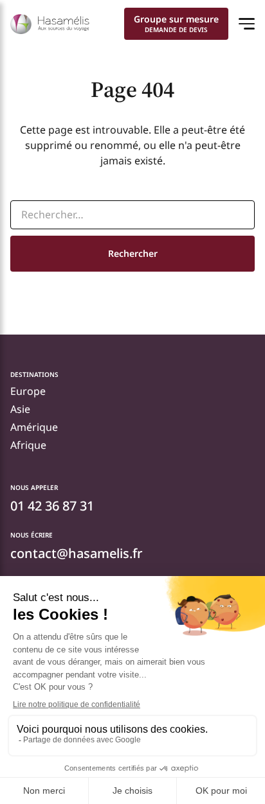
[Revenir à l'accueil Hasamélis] (49, 24)
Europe (28, 391)
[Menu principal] (247, 24)
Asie (20, 409)
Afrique (28, 445)
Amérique (34, 427)
